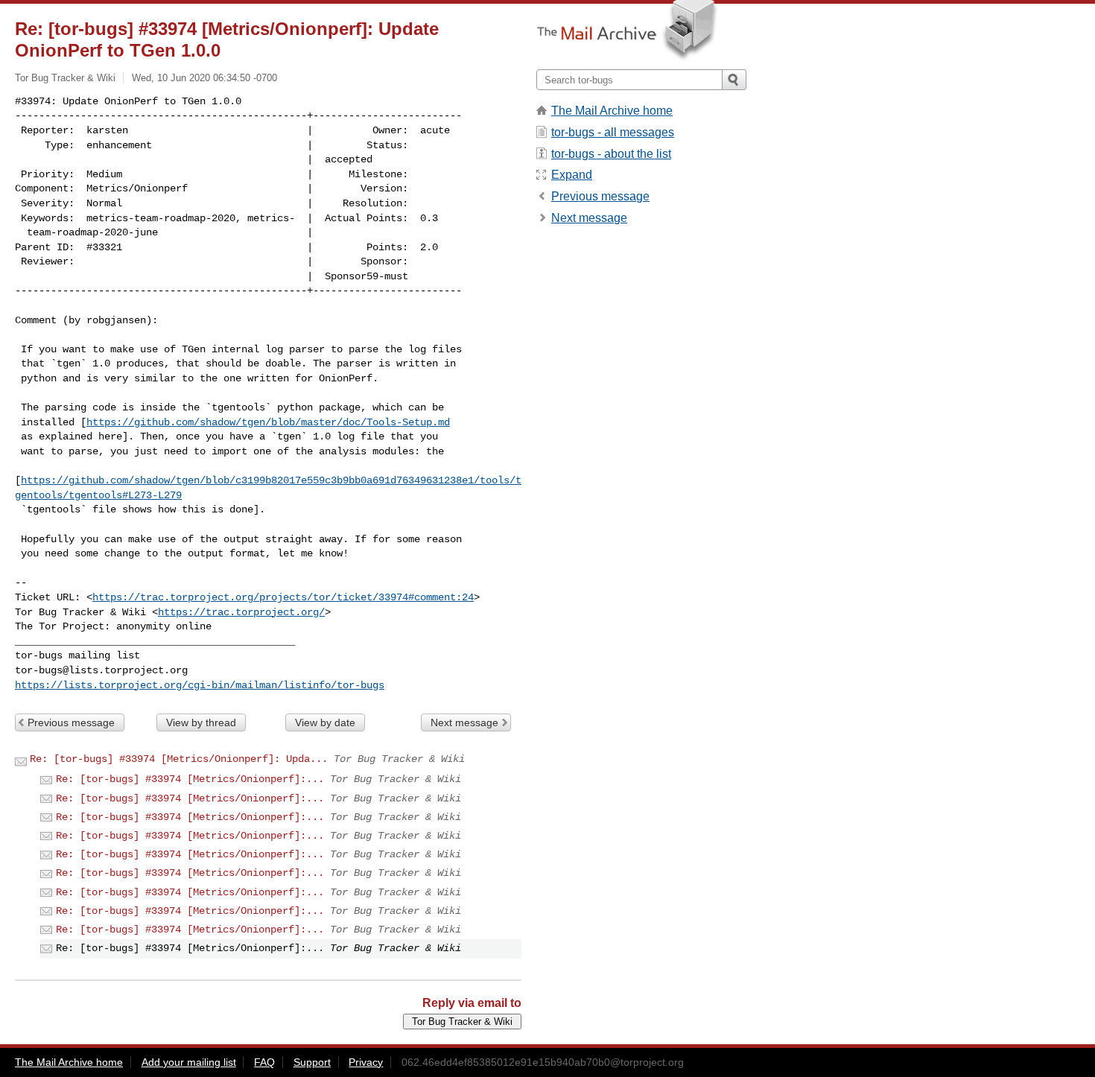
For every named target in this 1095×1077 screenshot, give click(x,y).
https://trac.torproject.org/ (241, 612)
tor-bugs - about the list (611, 153)
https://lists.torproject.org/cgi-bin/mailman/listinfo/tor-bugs (199, 685)
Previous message (71, 722)
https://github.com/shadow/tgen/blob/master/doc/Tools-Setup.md (268, 422)
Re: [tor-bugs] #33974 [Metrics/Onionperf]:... (190, 779)
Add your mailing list (189, 1062)
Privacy (366, 1062)
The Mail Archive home (612, 110)
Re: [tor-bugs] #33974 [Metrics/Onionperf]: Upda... (179, 759)
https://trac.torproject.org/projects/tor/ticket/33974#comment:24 (283, 597)
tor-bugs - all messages (612, 132)
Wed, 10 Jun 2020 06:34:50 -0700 (204, 77)
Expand (571, 174)
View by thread (201, 722)
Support (312, 1062)
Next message (464, 722)
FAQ (264, 1062)
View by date (325, 722)
